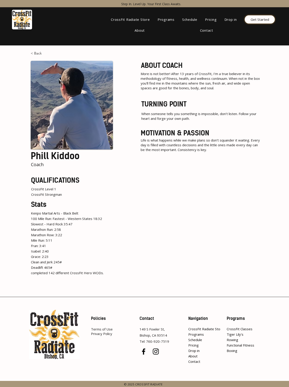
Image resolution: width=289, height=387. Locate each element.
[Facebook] (144, 351)
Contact (194, 361)
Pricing (193, 345)
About (193, 356)
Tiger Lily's (235, 334)
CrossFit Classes (239, 329)
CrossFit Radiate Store (199, 329)
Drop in (194, 350)
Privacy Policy (101, 333)
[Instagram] (156, 351)
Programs (196, 334)
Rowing (232, 339)
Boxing (232, 350)
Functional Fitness (240, 345)
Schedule (195, 339)
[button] (166, 19)
